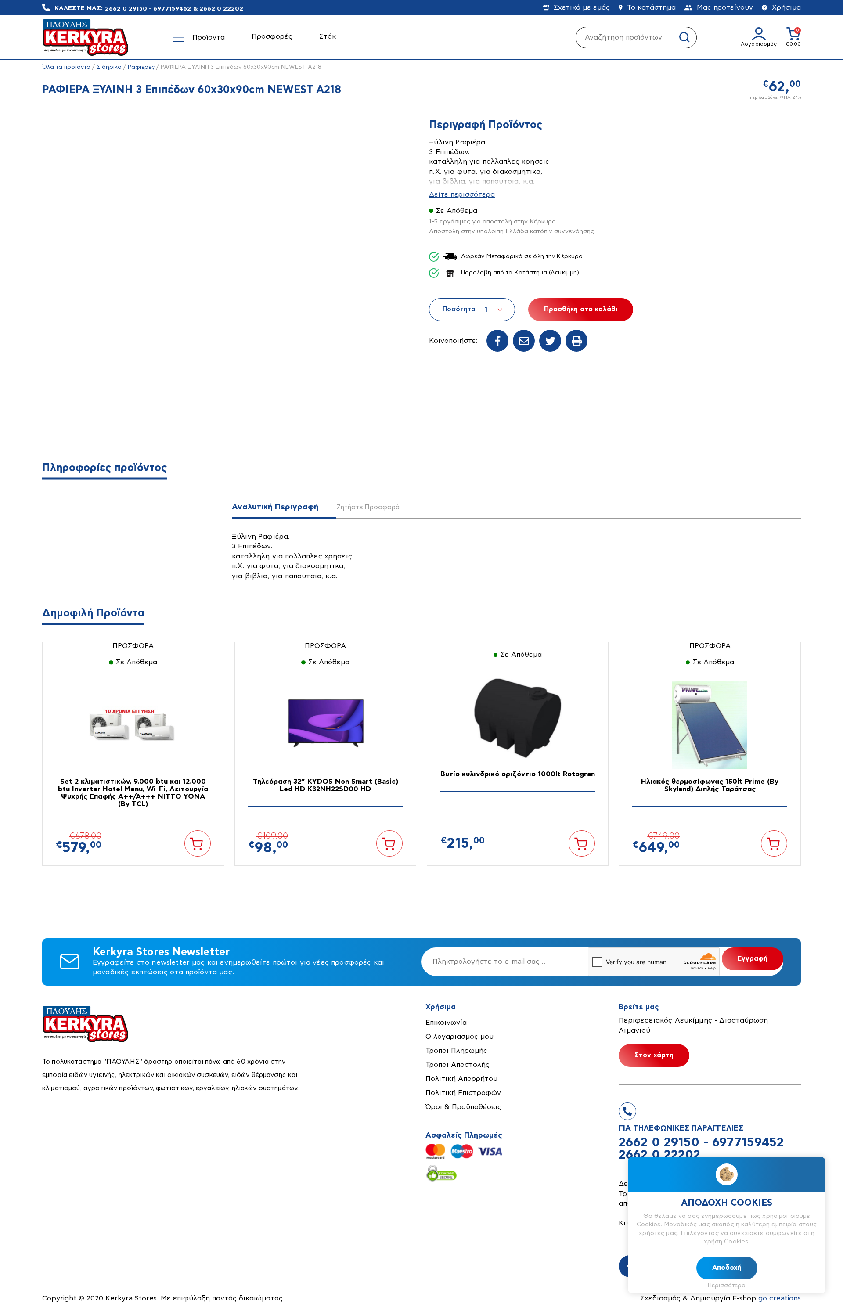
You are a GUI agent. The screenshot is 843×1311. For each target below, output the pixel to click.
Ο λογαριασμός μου (459, 1036)
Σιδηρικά (109, 67)
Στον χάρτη (654, 1055)
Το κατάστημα (651, 7)
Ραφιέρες (141, 67)
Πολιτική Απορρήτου (461, 1078)
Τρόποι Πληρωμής (456, 1050)
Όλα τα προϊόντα (66, 67)
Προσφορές (272, 36)
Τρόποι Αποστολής (457, 1064)
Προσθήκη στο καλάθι (580, 309)
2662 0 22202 (221, 8)
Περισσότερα (727, 1286)
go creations (779, 1298)
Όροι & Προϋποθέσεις (463, 1106)
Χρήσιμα (786, 7)
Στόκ (327, 36)
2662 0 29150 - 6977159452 (148, 8)
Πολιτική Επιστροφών (463, 1092)
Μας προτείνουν (725, 7)
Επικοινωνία (446, 1022)
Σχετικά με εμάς (582, 7)
